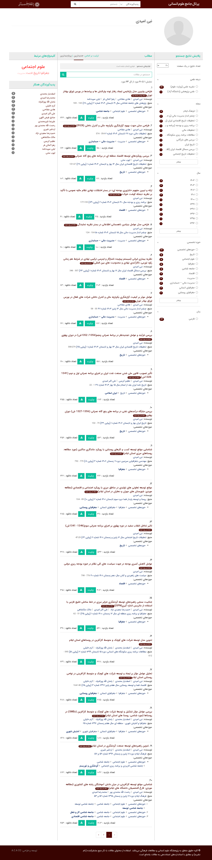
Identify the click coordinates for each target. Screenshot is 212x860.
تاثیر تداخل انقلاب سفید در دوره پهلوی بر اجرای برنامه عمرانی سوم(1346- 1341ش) (108, 527)
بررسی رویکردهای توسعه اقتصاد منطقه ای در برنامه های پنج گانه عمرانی (106, 156)
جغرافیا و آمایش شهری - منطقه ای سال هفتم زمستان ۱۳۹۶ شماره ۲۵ (114, 723)
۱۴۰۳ (178, 185)
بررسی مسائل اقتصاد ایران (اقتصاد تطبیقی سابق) (177, 149)
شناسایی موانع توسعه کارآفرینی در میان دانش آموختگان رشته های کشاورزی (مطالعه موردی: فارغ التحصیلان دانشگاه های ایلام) (109, 786)
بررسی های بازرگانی (178, 140)
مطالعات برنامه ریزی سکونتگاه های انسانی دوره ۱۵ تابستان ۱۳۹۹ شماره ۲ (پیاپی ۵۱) (107, 652)
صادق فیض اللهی (47, 117)
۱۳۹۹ (178, 204)
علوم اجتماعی (119, 111)
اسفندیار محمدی (122, 648)
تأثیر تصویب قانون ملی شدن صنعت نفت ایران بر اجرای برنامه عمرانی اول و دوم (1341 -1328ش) (106, 375)
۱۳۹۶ (178, 214)
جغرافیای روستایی (178, 292)
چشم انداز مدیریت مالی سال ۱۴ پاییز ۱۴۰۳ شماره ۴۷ (122, 309)
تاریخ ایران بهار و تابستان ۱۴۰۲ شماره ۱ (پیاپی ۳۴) (123, 423)
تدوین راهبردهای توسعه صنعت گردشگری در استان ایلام (114, 746)
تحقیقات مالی (178, 130)
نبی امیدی (138, 99)
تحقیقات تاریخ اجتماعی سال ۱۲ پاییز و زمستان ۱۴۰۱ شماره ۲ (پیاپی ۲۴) (113, 537)
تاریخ (122, 393)
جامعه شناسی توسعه (84, 804)
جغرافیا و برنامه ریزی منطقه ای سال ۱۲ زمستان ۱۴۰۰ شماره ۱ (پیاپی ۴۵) (113, 613)
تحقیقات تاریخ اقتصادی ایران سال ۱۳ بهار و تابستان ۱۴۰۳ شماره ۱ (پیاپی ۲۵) (111, 347)
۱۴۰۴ (178, 180)
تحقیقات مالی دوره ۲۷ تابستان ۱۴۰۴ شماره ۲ (125, 133)
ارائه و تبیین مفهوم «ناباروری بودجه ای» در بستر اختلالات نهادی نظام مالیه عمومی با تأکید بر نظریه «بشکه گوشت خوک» (106, 192)
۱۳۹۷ (178, 209)
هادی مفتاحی (124, 99)
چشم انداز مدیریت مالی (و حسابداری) (177, 116)
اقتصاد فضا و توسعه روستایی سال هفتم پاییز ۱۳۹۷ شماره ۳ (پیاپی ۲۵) (113, 685)
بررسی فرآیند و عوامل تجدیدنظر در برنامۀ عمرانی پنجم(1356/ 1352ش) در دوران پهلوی (106, 336)
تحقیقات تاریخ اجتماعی (178, 154)
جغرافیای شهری (89, 731)
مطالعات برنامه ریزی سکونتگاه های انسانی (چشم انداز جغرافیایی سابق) (177, 135)
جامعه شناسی (103, 762)
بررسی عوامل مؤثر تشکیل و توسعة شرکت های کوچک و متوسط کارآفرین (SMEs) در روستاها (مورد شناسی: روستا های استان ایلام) (108, 713)
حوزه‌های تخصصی (136, 111)
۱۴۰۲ (178, 190)
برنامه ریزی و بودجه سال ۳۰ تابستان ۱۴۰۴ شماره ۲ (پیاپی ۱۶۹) (117, 202)
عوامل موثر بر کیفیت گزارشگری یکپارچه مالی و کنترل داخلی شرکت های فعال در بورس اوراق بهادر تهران (107, 299)
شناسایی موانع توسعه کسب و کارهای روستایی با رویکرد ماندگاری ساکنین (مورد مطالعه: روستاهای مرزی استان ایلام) (107, 451)
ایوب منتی (125, 160)
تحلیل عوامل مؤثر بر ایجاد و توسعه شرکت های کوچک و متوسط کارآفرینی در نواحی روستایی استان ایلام (109, 675)
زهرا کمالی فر (109, 99)
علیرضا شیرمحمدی (46, 121)
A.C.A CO (16, 850)
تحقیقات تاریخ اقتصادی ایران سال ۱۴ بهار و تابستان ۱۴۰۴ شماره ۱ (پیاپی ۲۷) (111, 164)
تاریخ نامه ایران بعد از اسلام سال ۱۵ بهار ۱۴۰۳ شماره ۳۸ (120, 385)
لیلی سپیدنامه (93, 99)
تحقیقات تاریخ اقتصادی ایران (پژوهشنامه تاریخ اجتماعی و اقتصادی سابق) (177, 121)
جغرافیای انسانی (107, 507)
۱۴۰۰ (178, 199)
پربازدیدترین (66, 55)
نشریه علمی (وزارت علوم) (178, 87)
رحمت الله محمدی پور (120, 792)
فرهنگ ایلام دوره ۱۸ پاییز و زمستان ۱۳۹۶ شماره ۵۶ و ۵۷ (120, 754)
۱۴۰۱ (178, 195)
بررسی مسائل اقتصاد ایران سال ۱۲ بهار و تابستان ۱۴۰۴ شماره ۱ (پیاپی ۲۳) (112, 270)
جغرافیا (122, 507)
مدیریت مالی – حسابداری (178, 283)
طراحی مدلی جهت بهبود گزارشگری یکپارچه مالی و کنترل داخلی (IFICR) (106, 126)
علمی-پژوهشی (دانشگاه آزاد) (178, 91)
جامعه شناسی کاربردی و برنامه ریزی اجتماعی (122, 766)
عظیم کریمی (124, 381)
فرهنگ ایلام (178, 111)
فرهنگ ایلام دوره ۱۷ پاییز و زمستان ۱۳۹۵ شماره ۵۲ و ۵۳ (120, 796)
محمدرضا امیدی (99, 792)
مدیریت (121, 141)
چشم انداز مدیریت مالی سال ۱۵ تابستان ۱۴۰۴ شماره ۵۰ (120, 232)
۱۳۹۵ (178, 218)
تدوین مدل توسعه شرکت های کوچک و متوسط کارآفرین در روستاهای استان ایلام (110, 641)
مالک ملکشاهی (84, 609)
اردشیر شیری (106, 750)
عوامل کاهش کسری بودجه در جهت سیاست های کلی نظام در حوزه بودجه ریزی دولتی (108, 565)
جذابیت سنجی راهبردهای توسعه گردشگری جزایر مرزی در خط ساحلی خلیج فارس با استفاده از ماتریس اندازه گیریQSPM (109, 604)
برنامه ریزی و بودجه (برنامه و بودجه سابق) (177, 125)
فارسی (178, 319)
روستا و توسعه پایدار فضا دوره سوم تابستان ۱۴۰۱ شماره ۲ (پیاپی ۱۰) (115, 499)
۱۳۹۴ (178, 223)
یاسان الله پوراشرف (104, 648)
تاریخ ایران (178, 144)
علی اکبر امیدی (109, 381)
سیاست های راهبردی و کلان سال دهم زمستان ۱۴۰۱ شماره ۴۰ (118, 575)
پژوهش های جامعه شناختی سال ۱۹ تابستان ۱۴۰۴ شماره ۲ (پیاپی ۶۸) (114, 103)
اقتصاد (29, 73)
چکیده (91, 118)
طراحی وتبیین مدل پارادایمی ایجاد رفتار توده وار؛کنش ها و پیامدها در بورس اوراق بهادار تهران (107, 93)
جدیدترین (78, 55)
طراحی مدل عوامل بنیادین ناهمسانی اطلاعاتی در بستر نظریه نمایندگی (107, 225)
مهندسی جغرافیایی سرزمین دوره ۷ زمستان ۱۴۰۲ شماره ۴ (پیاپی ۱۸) (115, 461)
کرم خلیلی (88, 648)
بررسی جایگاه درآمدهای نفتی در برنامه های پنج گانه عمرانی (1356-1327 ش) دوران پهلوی (108, 413)
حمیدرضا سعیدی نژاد (120, 609)
